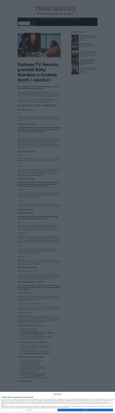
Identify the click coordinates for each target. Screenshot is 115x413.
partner (10, 399)
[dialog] (57, 402)
